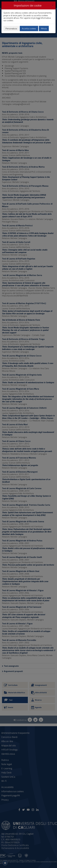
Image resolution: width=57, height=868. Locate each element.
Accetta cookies (29, 28)
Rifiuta (44, 28)
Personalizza (11, 28)
